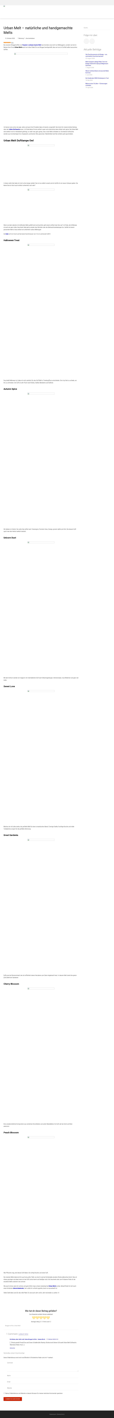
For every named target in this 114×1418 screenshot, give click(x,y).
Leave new (23, 1334)
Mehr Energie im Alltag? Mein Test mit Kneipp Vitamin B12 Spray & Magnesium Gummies (97, 63)
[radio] (34, 1318)
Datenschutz (60, 1414)
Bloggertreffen (9, 1325)
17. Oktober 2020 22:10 (52, 1339)
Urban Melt (17, 1325)
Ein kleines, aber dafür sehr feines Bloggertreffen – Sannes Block (27, 1339)
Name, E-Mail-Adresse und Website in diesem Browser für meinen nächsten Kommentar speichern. (34, 1393)
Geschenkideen (30, 38)
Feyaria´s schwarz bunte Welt (31, 45)
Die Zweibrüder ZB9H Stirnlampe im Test (97, 78)
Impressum (53, 1414)
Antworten (12, 1348)
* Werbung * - (21, 38)
